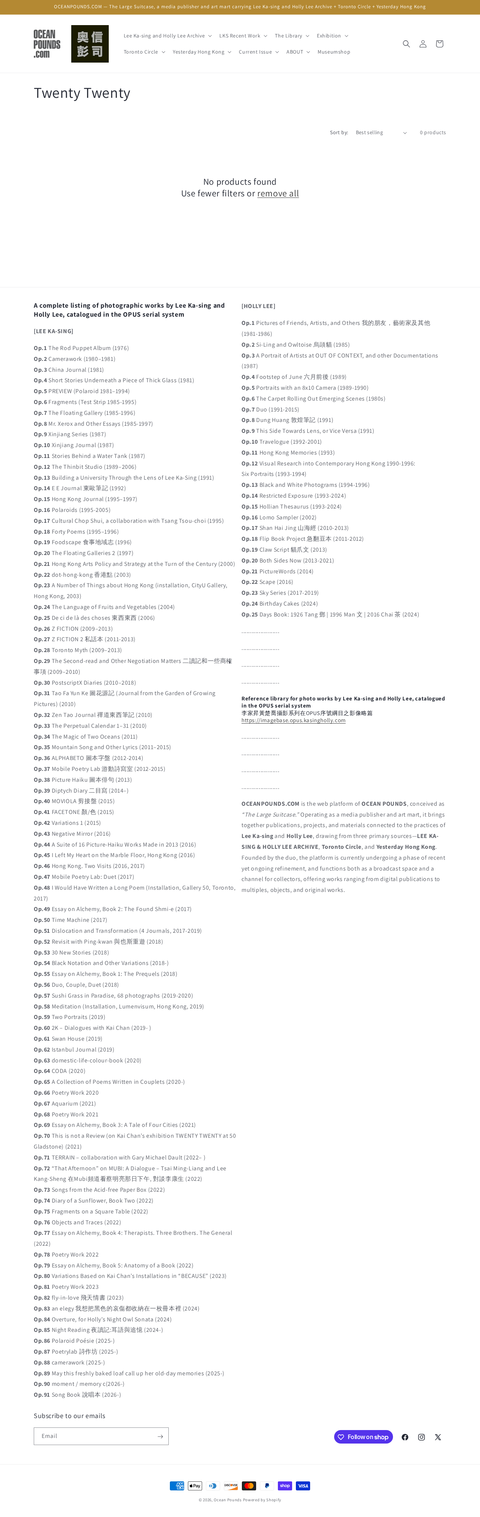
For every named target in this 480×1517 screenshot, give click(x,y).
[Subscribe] (160, 1436)
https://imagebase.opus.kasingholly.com (294, 719)
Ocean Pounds (228, 1499)
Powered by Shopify (262, 1499)
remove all (278, 193)
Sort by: (339, 132)
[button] (167, 35)
